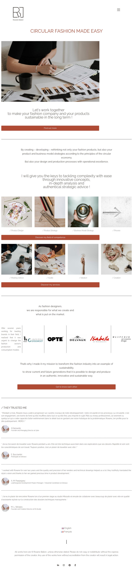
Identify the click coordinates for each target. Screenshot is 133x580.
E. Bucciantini (16, 454)
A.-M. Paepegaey (18, 481)
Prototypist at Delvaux (18, 456)
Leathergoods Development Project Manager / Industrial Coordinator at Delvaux (39, 483)
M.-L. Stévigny (17, 507)
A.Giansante (16, 428)
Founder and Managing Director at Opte (25, 430)
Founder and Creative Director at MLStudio (26, 509)
